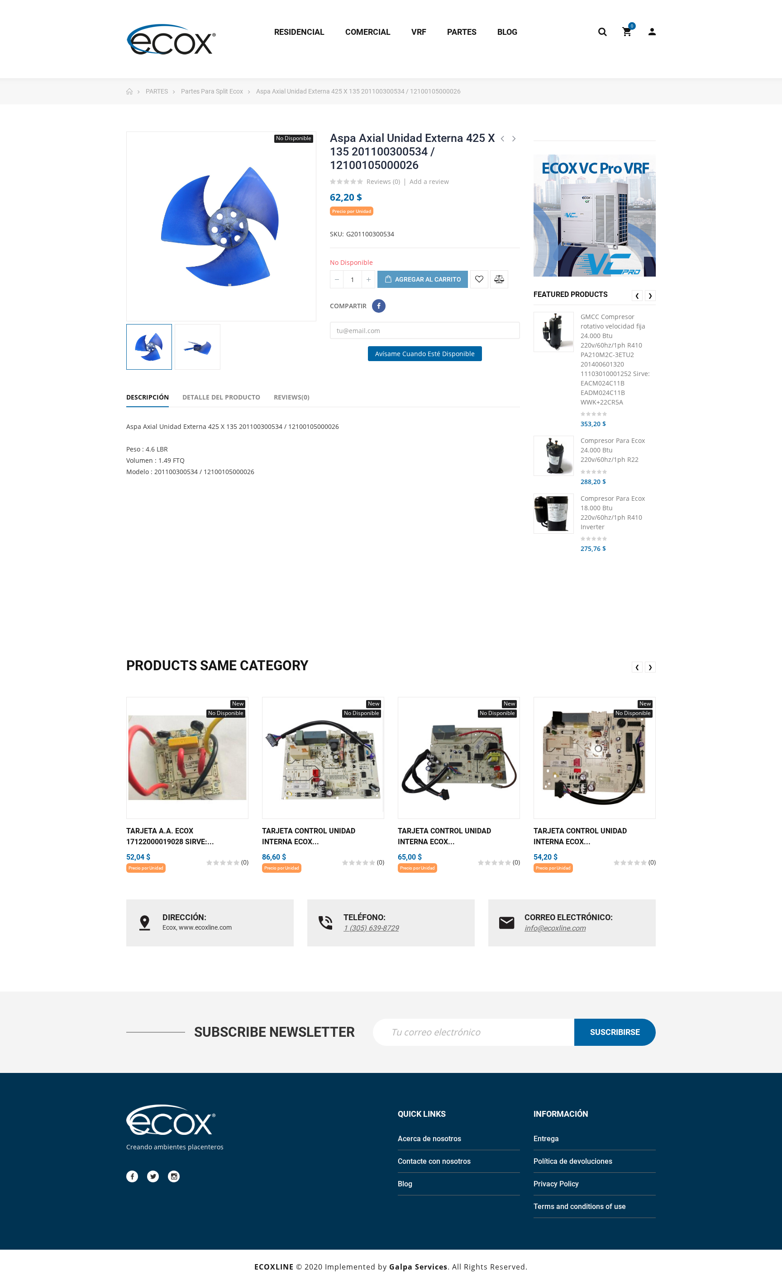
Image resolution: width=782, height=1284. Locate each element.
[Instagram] (174, 1176)
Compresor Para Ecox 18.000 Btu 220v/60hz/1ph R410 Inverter (613, 512)
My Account (647, 32)
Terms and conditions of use (580, 1206)
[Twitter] (153, 1176)
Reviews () (383, 182)
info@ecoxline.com (555, 928)
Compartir (379, 306)
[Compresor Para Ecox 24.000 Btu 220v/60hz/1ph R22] (553, 456)
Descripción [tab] (147, 397)
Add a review (429, 181)
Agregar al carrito (427, 279)
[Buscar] (602, 32)
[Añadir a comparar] (499, 279)
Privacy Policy (556, 1184)
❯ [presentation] (650, 295)
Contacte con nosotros (434, 1161)
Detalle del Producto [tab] (221, 397)
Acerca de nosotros (429, 1138)
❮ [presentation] (637, 295)
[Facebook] (132, 1176)
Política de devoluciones (573, 1161)
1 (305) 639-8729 (371, 928)
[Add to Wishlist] (479, 279)
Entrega (546, 1138)
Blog (405, 1184)
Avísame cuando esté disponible (425, 353)
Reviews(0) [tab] (292, 397)
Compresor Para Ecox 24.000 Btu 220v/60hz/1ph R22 (613, 450)
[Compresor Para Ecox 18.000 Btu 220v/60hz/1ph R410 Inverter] (553, 513)
